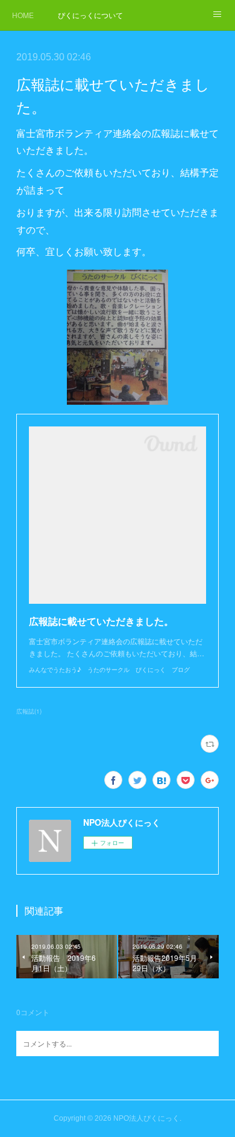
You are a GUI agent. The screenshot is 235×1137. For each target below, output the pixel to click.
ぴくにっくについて (90, 15)
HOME (23, 15)
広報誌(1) (29, 711)
